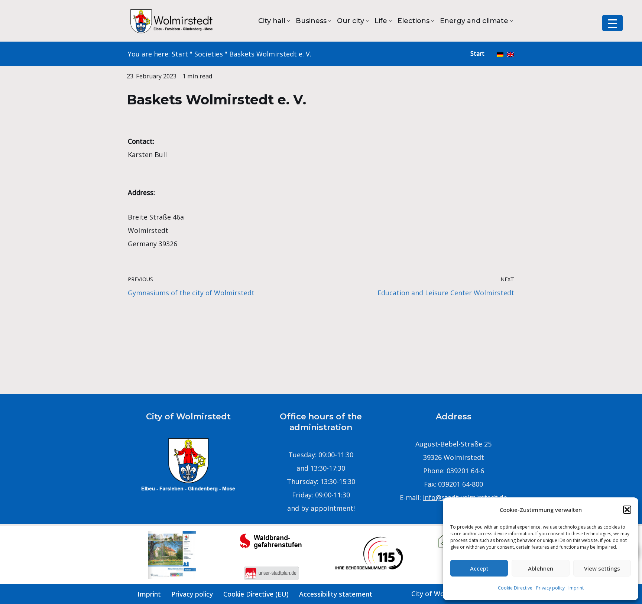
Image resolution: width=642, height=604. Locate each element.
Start (180, 53)
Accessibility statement (335, 594)
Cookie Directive (515, 588)
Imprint (576, 588)
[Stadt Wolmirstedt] (172, 21)
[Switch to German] (500, 54)
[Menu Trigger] (612, 23)
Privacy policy (550, 588)
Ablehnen (540, 568)
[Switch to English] (510, 54)
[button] (627, 509)
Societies (208, 53)
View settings (602, 568)
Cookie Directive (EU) (256, 594)
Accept (479, 568)
